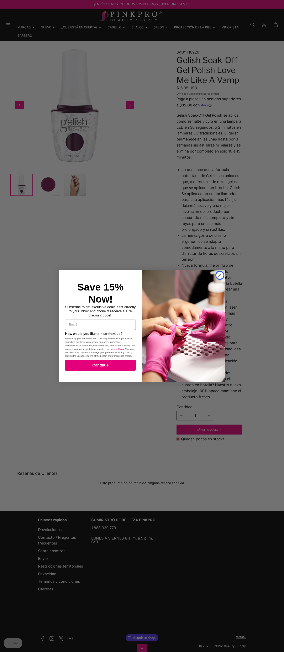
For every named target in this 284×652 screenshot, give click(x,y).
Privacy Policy (117, 349)
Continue (100, 365)
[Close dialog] (219, 275)
